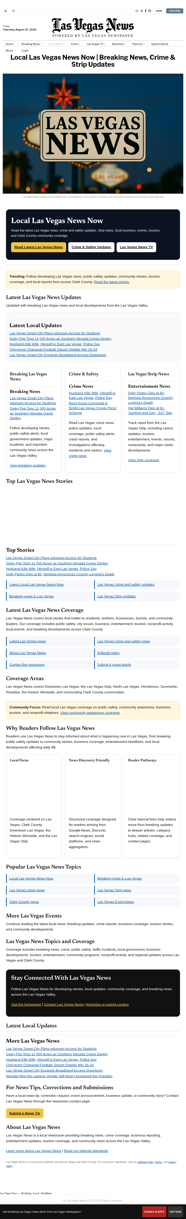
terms (158, 1161)
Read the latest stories (111, 282)
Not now (175, 1211)
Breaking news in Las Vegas (31, 596)
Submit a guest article (114, 665)
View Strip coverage (143, 460)
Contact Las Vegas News (64, 1004)
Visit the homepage (26, 1004)
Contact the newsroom (27, 665)
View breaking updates (28, 465)
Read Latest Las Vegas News (38, 247)
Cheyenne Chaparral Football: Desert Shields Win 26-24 (53, 349)
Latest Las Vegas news (27, 641)
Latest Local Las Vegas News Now (36, 584)
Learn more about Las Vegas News (33, 1151)
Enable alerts (154, 1211)
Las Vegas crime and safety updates (125, 584)
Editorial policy (108, 653)
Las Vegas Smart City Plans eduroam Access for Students (54, 333)
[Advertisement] (93, 514)
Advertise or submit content (107, 1004)
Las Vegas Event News (115, 902)
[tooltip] (141, 11)
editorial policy (146, 1161)
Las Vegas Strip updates (116, 596)
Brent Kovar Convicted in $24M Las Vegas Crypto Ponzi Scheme (92, 408)
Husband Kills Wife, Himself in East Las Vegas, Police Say (54, 344)
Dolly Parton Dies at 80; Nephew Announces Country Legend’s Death (150, 398)
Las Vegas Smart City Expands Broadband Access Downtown (57, 355)
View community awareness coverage (90, 713)
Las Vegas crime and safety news (123, 641)
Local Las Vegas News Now (31, 878)
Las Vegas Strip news (114, 890)
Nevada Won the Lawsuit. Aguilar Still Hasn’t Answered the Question (59, 1076)
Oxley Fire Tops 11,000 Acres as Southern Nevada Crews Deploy (60, 339)
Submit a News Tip (24, 1113)
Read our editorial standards (86, 1151)
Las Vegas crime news (27, 890)
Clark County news (24, 902)
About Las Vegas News (27, 653)
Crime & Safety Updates (91, 247)
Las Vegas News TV (136, 247)
